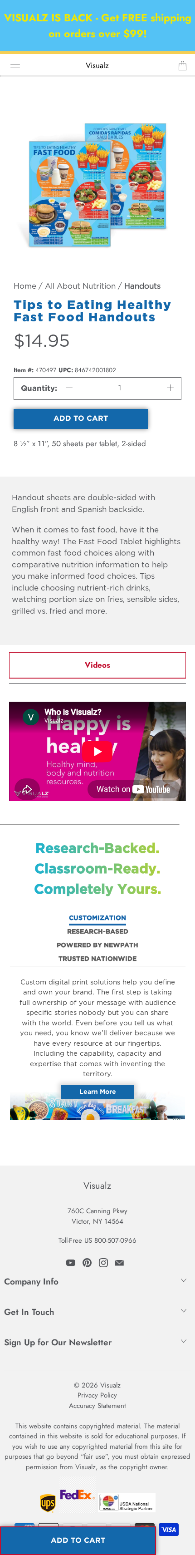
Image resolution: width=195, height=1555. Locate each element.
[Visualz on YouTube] (70, 1262)
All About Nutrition (80, 286)
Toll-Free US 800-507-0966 (97, 1240)
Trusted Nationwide (97, 959)
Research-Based (97, 932)
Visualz (97, 65)
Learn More (97, 1091)
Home (25, 286)
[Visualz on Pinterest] (87, 1262)
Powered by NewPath (97, 945)
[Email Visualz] (119, 1262)
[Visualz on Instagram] (103, 1262)
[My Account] (12, 64)
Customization (97, 918)
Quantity (38, 388)
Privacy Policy (97, 1395)
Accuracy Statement (97, 1406)
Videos (97, 664)
